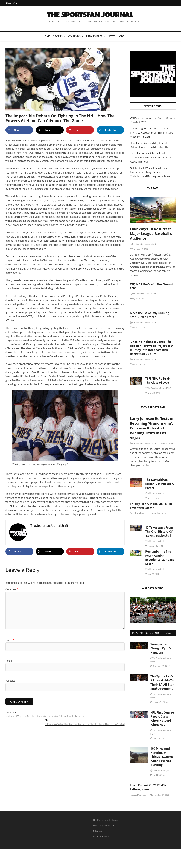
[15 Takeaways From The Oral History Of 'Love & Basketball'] (136, 528)
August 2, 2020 (153, 393)
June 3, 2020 (140, 618)
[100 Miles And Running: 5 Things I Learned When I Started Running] (139, 748)
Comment (11, 589)
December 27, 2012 (160, 795)
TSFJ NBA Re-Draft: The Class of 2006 (158, 381)
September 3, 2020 (140, 249)
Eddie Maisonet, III (155, 493)
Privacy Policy (101, 836)
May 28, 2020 (166, 443)
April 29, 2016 (158, 775)
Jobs (121, 36)
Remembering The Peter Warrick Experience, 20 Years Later (159, 558)
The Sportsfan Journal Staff (144, 244)
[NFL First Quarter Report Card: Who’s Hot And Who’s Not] (139, 712)
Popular (137, 632)
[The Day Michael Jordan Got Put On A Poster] (136, 482)
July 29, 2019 (153, 574)
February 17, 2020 (155, 546)
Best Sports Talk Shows (105, 819)
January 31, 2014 (159, 702)
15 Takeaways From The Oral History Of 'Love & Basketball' (159, 531)
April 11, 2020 (153, 498)
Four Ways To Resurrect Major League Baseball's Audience (151, 233)
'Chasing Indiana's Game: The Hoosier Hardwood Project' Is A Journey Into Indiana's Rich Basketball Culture (151, 348)
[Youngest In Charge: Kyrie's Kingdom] (139, 644)
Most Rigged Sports (103, 825)
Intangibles (94, 36)
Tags (168, 632)
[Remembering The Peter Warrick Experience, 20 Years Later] (136, 553)
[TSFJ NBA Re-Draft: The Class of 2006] (136, 381)
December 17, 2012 (161, 666)
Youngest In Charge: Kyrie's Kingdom (160, 648)
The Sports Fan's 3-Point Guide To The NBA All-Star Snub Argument (162, 682)
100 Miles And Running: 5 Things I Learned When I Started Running (162, 757)
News (111, 36)
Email (9, 660)
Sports (58, 36)
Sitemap (97, 830)
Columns (74, 36)
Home (46, 36)
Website (10, 680)
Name (9, 640)
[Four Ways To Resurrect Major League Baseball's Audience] (153, 210)
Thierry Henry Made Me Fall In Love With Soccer (151, 506)
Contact (17, 3)
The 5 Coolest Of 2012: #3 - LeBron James (148, 787)
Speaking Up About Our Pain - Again (152, 607)
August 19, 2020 (139, 364)
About (8, 3)
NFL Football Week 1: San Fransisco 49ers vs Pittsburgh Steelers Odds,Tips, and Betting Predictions (150, 172)
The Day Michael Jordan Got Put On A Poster (159, 484)
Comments (152, 632)
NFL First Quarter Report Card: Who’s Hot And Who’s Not (162, 719)
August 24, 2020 (139, 327)
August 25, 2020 (139, 299)
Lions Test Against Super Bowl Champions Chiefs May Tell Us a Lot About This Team (150, 157)
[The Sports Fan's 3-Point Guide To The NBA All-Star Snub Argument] (139, 676)
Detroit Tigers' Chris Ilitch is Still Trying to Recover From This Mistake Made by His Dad (151, 132)
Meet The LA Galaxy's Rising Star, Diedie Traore (149, 315)
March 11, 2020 (159, 513)
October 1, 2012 (159, 738)
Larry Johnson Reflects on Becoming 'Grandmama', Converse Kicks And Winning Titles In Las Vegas (152, 428)
